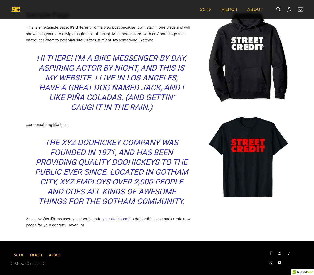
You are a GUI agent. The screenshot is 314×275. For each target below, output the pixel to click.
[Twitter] (270, 262)
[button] (278, 9)
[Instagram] (279, 253)
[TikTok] (288, 253)
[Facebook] (270, 253)
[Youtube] (279, 262)
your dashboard (116, 218)
